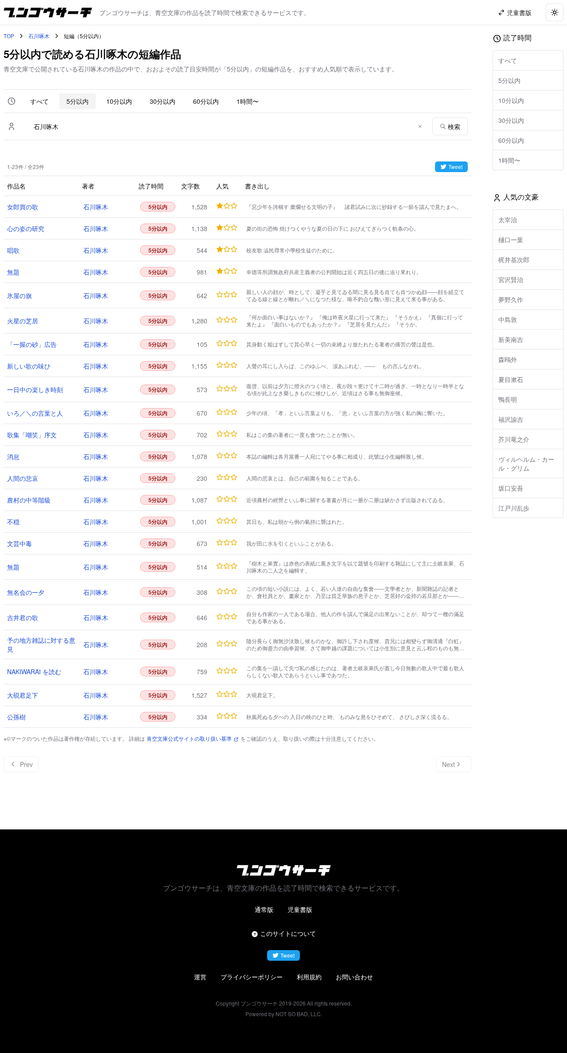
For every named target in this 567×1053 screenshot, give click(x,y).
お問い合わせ (354, 976)
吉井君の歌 (22, 617)
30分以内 (162, 101)
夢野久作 (510, 299)
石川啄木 (39, 35)
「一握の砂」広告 (32, 344)
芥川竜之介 (513, 439)
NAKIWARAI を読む (34, 671)
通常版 (264, 909)
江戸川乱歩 (513, 507)
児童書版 (299, 909)
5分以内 (77, 101)
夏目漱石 (510, 379)
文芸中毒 (19, 543)
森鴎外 (507, 359)
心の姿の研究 (25, 228)
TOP (9, 35)
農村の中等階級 (28, 499)
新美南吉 (510, 339)
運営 (200, 976)
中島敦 (507, 319)
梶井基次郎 (513, 259)
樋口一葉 (510, 239)
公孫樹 (16, 716)
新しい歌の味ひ (28, 365)
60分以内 (206, 101)
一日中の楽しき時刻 (35, 389)
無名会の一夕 (25, 592)
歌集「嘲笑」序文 (32, 434)
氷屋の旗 (19, 295)
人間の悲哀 (22, 478)
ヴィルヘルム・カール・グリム (526, 463)
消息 (13, 456)
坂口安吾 (510, 487)
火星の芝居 (22, 320)
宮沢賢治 (510, 279)
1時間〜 (248, 101)
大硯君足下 (22, 695)
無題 (13, 271)
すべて (39, 101)
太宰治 (507, 219)
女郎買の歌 (22, 206)
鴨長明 (507, 399)
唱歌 (13, 250)
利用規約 (309, 976)
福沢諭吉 (510, 419)
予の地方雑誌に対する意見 (41, 644)
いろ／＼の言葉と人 (35, 413)
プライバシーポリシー (252, 976)
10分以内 (119, 101)
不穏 (13, 521)
